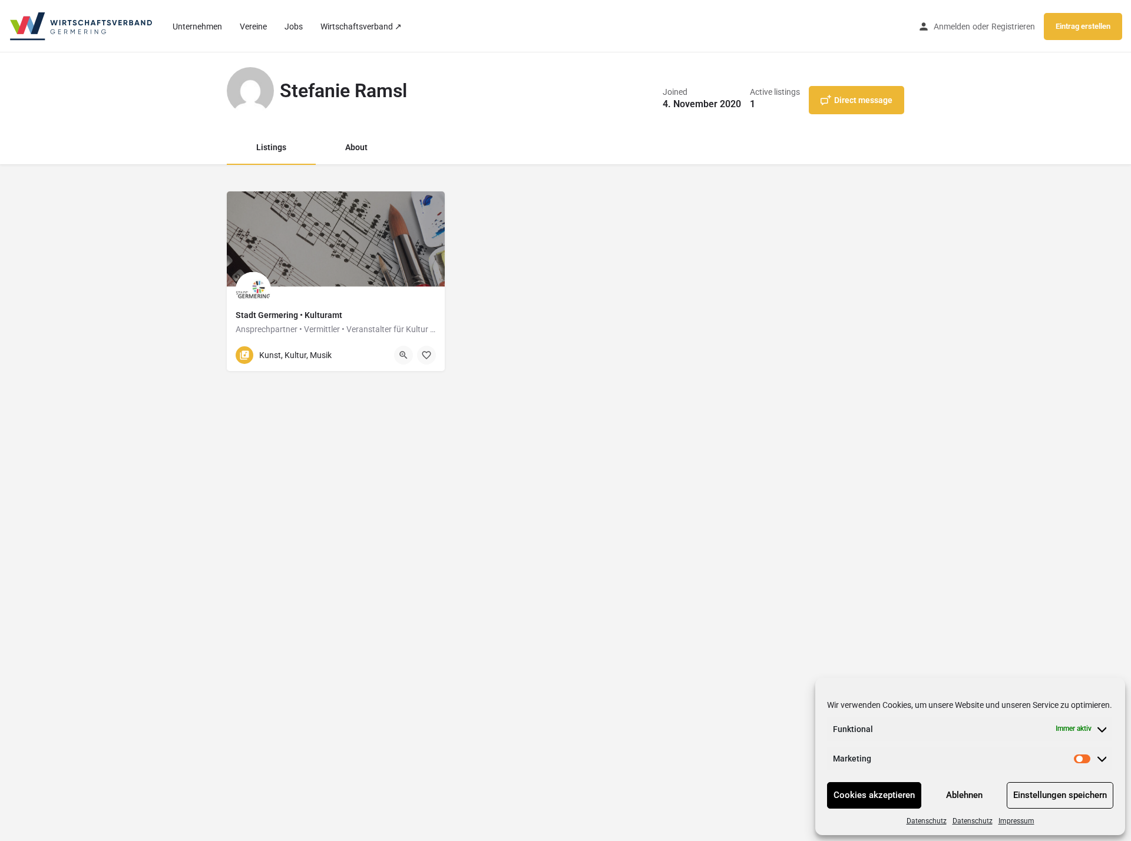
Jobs (294, 26)
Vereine (253, 26)
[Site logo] (82, 25)
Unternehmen (197, 26)
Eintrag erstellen (1083, 26)
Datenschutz (927, 821)
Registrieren (1013, 26)
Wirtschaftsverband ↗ (361, 26)
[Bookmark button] (426, 355)
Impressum (1016, 821)
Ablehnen (964, 795)
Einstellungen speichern (1060, 795)
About (356, 147)
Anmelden (952, 26)
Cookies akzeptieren (874, 795)
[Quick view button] (403, 355)
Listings (271, 147)
